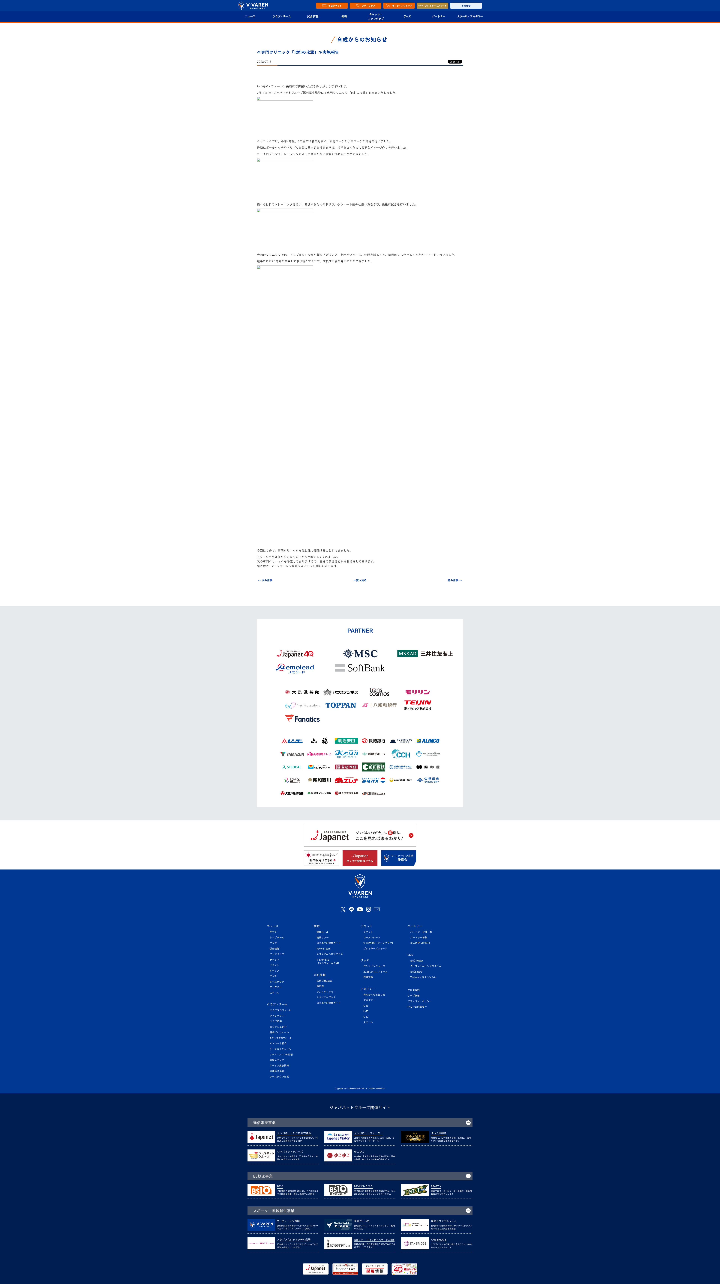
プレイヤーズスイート (375, 948)
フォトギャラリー (326, 992)
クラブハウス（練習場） (282, 1055)
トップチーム (277, 937)
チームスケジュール (280, 1049)
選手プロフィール (279, 1032)
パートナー (438, 16)
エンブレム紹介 (278, 1027)
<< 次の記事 (265, 580)
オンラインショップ (374, 966)
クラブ (273, 943)
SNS (410, 954)
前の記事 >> (455, 580)
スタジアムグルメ (325, 997)
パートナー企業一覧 (421, 932)
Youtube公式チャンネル (423, 977)
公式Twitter (416, 960)
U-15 (365, 1011)
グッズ (407, 16)
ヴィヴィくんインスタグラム (425, 966)
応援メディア (277, 1060)
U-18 (365, 1006)
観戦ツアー (322, 937)
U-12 (365, 1017)
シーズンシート (371, 937)
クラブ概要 (276, 1021)
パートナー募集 (418, 937)
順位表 (320, 986)
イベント (274, 965)
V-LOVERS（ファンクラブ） (378, 943)
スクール (274, 993)
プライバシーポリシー (419, 1001)
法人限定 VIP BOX (420, 943)
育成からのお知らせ (374, 995)
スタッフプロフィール (281, 1038)
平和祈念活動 (277, 1071)
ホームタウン (277, 982)
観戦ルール (322, 932)
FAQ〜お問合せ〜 (417, 1007)
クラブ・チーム (281, 16)
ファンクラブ (277, 954)
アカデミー (276, 987)
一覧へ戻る (360, 580)
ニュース (250, 16)
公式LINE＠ (416, 971)
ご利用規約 (413, 990)
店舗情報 (368, 977)
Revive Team (323, 948)
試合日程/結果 (324, 981)
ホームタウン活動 (279, 1076)
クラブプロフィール (280, 1010)
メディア (274, 971)
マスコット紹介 (278, 1043)
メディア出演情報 (279, 1065)
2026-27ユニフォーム (375, 971)
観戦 (344, 16)
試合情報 (313, 16)
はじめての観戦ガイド (328, 943)
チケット (274, 960)
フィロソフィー (278, 1016)
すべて (273, 932)
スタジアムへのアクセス (329, 954)
